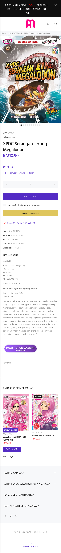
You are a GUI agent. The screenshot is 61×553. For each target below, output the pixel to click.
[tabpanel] (30, 79)
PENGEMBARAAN (15, 33)
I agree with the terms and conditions (23, 205)
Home (3, 33)
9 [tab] (37, 125)
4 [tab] (27, 125)
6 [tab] (31, 125)
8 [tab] (35, 125)
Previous (4, 81)
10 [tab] (40, 125)
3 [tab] (25, 125)
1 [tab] (21, 125)
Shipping (11, 167)
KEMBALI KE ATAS (30, 546)
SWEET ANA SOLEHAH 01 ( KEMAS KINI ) (14, 438)
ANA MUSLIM (17, 235)
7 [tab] (33, 125)
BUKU (17, 239)
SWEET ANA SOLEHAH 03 (43, 435)
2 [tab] (23, 125)
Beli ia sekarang (30, 213)
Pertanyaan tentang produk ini (20, 173)
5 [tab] (29, 125)
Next (57, 81)
